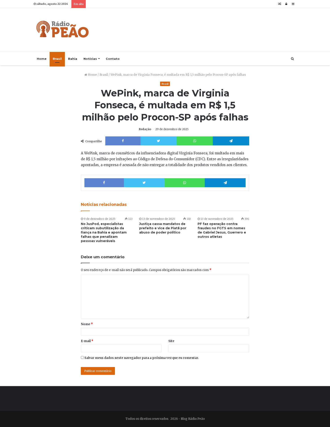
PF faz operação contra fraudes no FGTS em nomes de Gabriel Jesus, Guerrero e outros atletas (222, 230)
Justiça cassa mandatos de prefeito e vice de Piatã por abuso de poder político (162, 228)
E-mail (87, 341)
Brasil (57, 58)
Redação (145, 129)
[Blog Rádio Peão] (63, 30)
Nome (87, 324)
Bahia (72, 58)
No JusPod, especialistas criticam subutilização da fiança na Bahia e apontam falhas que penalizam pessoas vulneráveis (104, 232)
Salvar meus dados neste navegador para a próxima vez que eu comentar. (141, 358)
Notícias (90, 58)
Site (171, 341)
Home (41, 58)
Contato (113, 58)
